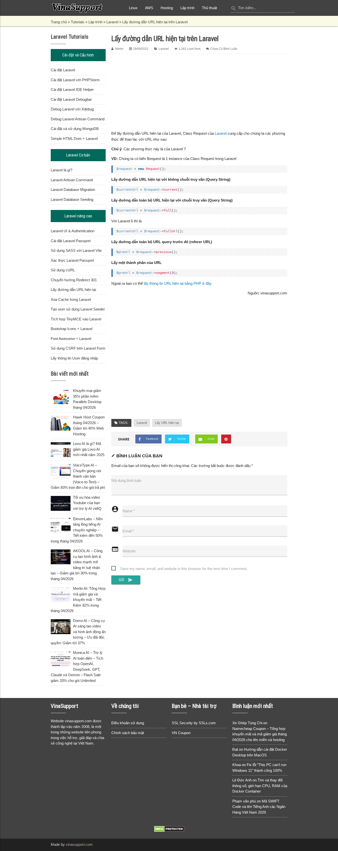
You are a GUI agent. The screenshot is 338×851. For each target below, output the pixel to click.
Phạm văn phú (244, 801)
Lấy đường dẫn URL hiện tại (73, 289)
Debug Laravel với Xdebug (72, 109)
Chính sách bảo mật (127, 733)
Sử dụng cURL (63, 270)
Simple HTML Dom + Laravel (74, 138)
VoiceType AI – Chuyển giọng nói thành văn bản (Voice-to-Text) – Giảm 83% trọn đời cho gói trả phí (78, 476)
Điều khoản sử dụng (127, 723)
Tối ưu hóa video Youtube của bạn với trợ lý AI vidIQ (87, 503)
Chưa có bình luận (223, 49)
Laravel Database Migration (73, 189)
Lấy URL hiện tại (167, 423)
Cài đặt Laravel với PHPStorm (75, 80)
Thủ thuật (209, 8)
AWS (149, 8)
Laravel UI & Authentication (72, 231)
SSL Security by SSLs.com (194, 723)
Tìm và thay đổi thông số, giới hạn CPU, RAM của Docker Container (259, 785)
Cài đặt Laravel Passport (71, 241)
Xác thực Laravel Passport (72, 260)
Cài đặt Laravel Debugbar (71, 99)
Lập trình (187, 8)
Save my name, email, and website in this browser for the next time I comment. (183, 569)
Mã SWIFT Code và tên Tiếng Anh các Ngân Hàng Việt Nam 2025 (258, 806)
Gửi (126, 579)
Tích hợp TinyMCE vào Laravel (76, 319)
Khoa (236, 765)
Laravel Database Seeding (72, 199)
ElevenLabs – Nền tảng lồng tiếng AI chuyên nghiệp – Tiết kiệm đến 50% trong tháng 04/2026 (77, 530)
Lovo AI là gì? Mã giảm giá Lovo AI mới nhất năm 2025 (88, 449)
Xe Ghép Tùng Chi (247, 723)
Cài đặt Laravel (63, 70)
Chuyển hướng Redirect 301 (74, 280)
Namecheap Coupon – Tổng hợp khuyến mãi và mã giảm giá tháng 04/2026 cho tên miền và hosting (259, 734)
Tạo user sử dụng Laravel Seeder (78, 309)
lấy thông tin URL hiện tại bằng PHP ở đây (178, 283)
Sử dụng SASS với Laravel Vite (76, 250)
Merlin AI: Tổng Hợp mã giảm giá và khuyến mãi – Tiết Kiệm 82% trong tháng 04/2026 (78, 599)
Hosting (167, 8)
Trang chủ (59, 22)
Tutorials (77, 22)
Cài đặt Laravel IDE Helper (72, 89)
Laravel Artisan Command (72, 180)
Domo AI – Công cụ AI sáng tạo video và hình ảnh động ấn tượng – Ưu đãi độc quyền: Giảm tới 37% (78, 632)
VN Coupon (181, 733)
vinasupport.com (79, 844)
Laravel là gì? (61, 170)
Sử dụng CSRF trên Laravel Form (78, 348)
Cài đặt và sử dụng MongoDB (75, 129)
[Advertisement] (199, 91)
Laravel (112, 22)
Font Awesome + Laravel (71, 338)
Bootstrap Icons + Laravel (71, 329)
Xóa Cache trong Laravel (71, 299)
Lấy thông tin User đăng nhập (74, 358)
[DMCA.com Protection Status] (169, 830)
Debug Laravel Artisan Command (77, 119)
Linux (133, 8)
